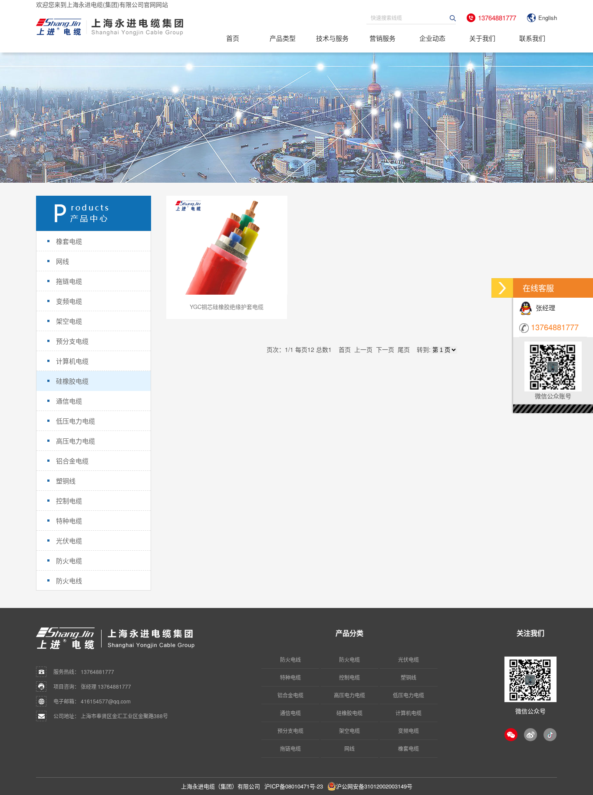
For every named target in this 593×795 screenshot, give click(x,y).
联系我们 (532, 38)
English (547, 17)
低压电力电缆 (408, 695)
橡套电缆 (408, 748)
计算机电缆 (408, 712)
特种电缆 (290, 677)
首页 (232, 38)
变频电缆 (408, 730)
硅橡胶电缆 (349, 712)
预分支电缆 (290, 730)
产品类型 (283, 38)
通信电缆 (290, 712)
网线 (349, 748)
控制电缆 (349, 677)
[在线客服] (502, 288)
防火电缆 (349, 659)
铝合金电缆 (290, 695)
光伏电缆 (408, 659)
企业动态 (432, 38)
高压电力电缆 (349, 695)
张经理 (543, 307)
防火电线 (290, 659)
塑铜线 (408, 677)
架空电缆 (349, 730)
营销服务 (382, 38)
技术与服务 (332, 38)
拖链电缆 (290, 748)
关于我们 (482, 38)
